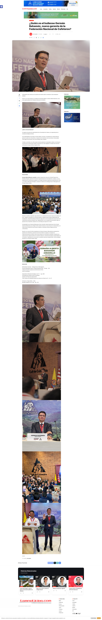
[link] (1, 6)
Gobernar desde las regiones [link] (59, 588)
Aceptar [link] (99, 618)
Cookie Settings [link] (93, 618)
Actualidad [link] (31, 20)
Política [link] (21, 586)
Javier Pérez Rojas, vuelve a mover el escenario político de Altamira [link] (26, 589)
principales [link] (29, 558)
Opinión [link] (38, 586)
